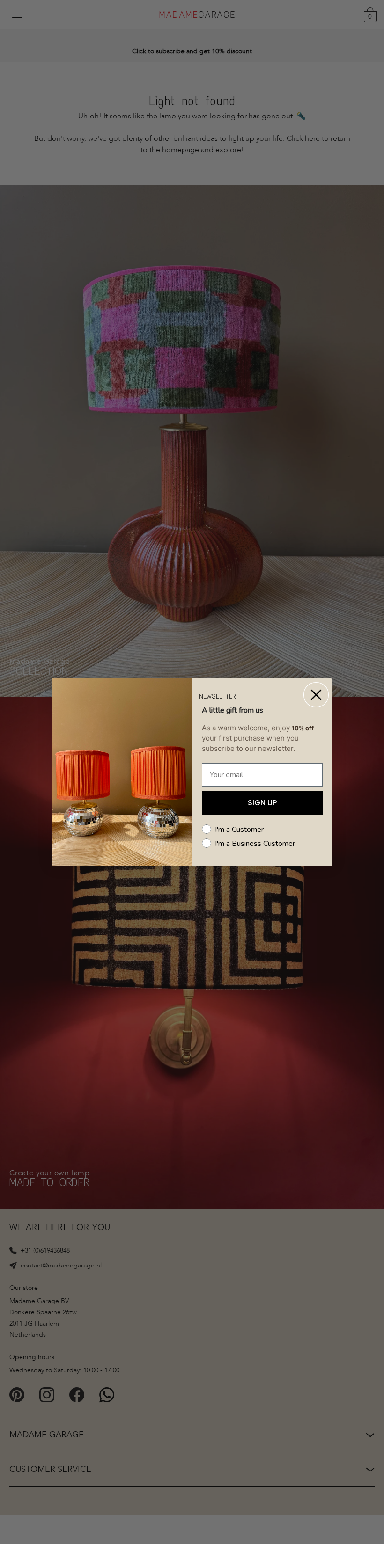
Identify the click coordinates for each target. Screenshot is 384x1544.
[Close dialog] (316, 694)
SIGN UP (262, 802)
